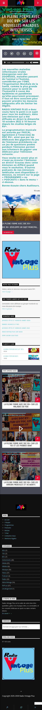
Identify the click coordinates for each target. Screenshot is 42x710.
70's (3, 554)
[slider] (36, 62)
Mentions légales (10, 538)
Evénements (6, 560)
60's (3, 550)
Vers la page (6, 292)
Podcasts (8, 528)
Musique (5, 570)
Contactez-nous (10, 536)
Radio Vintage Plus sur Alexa (12, 332)
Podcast (5, 576)
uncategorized (7, 589)
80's (3, 557)
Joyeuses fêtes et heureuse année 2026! (16, 321)
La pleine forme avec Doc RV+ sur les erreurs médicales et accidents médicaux (21, 485)
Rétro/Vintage (7, 582)
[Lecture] (5, 62)
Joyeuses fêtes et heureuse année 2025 (16, 328)
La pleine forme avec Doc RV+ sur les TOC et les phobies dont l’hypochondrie (21, 446)
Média (4, 563)
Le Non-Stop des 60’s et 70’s (14, 349)
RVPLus (4, 585)
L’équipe (7, 522)
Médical (5, 566)
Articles (7, 530)
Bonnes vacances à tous (10, 324)
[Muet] (31, 62)
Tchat (7, 533)
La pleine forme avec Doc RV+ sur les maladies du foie (21, 405)
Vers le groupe (7, 309)
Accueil (7, 520)
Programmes (9, 525)
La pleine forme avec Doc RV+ (21, 13)
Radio (4, 579)
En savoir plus (8, 232)
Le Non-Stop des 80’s (11, 356)
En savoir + (6, 613)
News (4, 573)
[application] (21, 62)
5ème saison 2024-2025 (10, 336)
